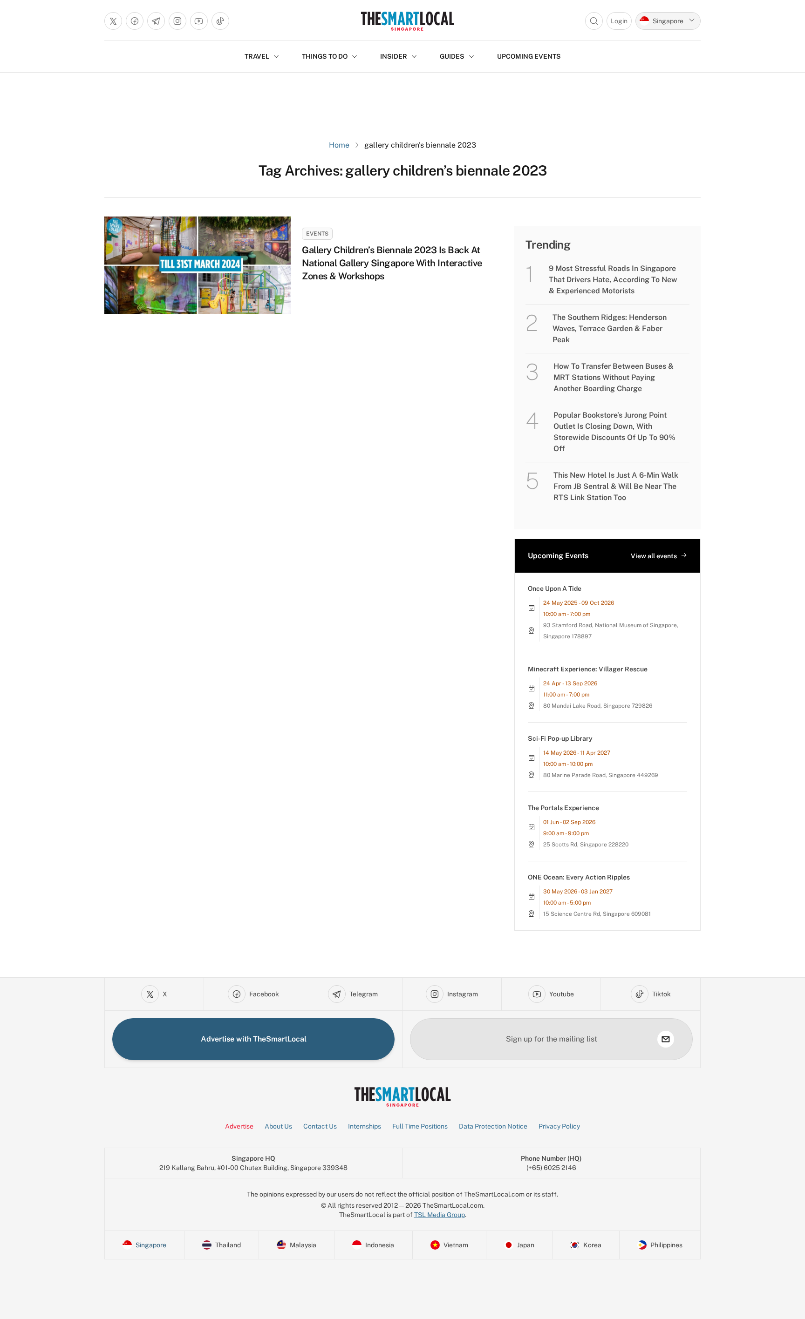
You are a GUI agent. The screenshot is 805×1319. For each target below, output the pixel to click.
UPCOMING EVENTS (529, 56)
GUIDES (452, 56)
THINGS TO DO (325, 56)
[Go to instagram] (177, 21)
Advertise (239, 1126)
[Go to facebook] (134, 21)
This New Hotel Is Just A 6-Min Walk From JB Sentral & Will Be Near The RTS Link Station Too (615, 486)
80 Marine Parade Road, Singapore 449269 (600, 775)
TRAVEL (257, 56)
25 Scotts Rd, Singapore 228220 (585, 844)
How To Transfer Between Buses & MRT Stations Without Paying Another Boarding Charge (613, 377)
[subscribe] (665, 1039)
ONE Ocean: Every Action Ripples (579, 877)
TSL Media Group (439, 1214)
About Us (278, 1126)
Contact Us (320, 1126)
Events (317, 233)
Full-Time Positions (420, 1126)
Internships (364, 1126)
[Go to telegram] (156, 21)
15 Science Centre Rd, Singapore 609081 (597, 914)
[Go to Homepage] (407, 21)
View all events (654, 556)
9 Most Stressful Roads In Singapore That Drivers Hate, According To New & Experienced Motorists (613, 279)
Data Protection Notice (493, 1126)
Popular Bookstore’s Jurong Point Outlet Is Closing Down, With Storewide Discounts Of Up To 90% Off (614, 432)
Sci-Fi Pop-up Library (560, 738)
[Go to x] (113, 21)
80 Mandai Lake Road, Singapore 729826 (597, 706)
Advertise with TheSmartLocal (254, 1039)
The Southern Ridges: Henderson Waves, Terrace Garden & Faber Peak (610, 328)
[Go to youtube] (199, 21)
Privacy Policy (559, 1126)
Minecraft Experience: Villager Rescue (588, 669)
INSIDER (393, 56)
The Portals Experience (563, 808)
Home (339, 145)
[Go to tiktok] (220, 21)
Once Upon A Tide (554, 588)
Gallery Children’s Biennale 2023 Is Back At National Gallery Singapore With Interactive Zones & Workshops (392, 263)
